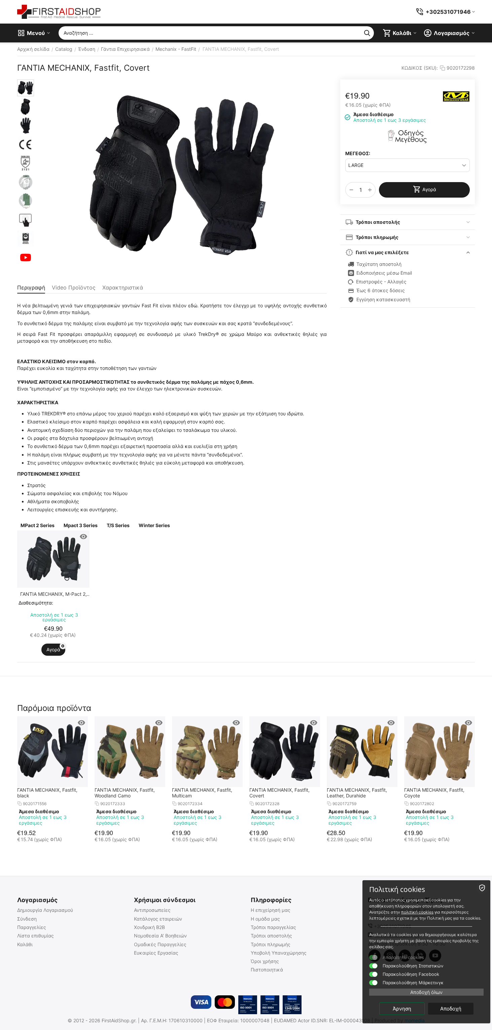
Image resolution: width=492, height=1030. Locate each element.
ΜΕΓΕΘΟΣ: (357, 153)
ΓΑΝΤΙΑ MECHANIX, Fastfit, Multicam (202, 792)
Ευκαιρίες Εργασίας (156, 953)
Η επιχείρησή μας (270, 910)
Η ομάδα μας (265, 919)
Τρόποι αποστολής (271, 935)
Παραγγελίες (31, 927)
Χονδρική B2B (149, 927)
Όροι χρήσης (265, 961)
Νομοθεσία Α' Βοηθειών (160, 935)
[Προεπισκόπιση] (83, 536)
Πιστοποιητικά (267, 969)
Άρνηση (402, 1008)
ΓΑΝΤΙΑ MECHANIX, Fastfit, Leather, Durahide (357, 792)
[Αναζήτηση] (367, 33)
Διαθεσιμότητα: (36, 603)
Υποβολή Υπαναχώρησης (279, 953)
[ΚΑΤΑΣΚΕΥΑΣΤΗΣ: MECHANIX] (456, 96)
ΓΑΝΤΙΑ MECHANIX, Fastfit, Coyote (434, 792)
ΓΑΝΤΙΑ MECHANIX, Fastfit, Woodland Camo (125, 792)
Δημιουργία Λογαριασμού (45, 910)
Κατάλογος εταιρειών (158, 919)
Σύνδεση (27, 919)
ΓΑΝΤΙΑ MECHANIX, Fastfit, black (47, 792)
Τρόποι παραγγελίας (273, 927)
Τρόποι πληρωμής (270, 944)
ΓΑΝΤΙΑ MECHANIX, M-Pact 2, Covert (53, 594)
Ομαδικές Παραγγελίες (160, 944)
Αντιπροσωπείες (152, 910)
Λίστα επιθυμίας (35, 935)
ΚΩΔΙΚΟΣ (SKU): (419, 68)
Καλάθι (25, 944)
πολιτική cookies (417, 912)
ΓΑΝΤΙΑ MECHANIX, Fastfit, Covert (279, 792)
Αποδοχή (450, 1008)
